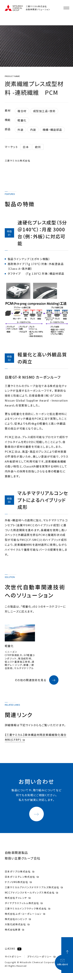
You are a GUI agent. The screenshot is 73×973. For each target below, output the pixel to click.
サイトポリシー (13, 956)
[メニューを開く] (66, 8)
